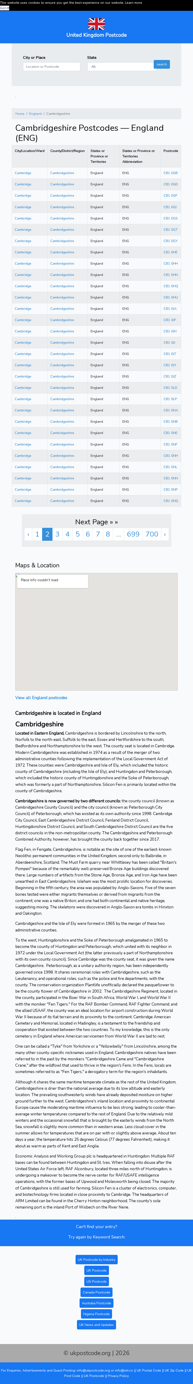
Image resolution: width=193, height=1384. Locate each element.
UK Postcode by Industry (96, 1259)
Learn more (133, 2)
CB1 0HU (171, 297)
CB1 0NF (170, 444)
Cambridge (23, 173)
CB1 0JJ (169, 342)
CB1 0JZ (170, 376)
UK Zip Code (174, 1370)
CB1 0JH (170, 331)
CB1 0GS (171, 218)
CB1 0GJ (170, 207)
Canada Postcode (96, 1292)
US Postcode (97, 1281)
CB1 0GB (171, 173)
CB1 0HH (171, 263)
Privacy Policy (118, 1375)
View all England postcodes (41, 697)
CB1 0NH (171, 455)
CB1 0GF (170, 195)
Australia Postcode (96, 1303)
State (91, 57)
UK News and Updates (96, 1324)
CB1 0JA (170, 308)
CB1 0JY (170, 365)
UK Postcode (97, 1270)
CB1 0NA (171, 410)
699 (133, 534)
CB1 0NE (170, 432)
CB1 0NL (170, 467)
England (35, 113)
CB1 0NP (171, 489)
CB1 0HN (171, 274)
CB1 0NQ (171, 500)
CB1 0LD (170, 387)
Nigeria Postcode (96, 1314)
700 (151, 534)
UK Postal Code (149, 1370)
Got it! (4, 8)
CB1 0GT (171, 229)
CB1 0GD (171, 184)
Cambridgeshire (62, 173)
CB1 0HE (170, 252)
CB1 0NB (171, 421)
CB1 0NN (171, 478)
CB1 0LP (170, 399)
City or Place (34, 57)
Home (20, 113)
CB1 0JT (170, 353)
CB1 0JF (170, 320)
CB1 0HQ (171, 286)
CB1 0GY (171, 241)
